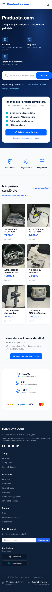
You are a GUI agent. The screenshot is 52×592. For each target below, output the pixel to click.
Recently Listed (9, 467)
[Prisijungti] (48, 4)
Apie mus (6, 479)
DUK (4, 513)
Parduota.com (18, 4)
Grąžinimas (7, 522)
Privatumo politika (10, 501)
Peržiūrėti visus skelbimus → (15, 195)
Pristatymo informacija (11, 517)
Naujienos (6, 483)
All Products (7, 458)
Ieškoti (44, 75)
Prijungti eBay (8, 488)
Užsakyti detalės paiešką (24, 356)
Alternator (14, 89)
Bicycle (5, 89)
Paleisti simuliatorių (28, 132)
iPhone (43, 84)
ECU (24, 84)
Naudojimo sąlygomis (11, 496)
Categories (7, 462)
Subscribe (43, 540)
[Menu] (4, 4)
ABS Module (33, 84)
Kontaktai (6, 492)
